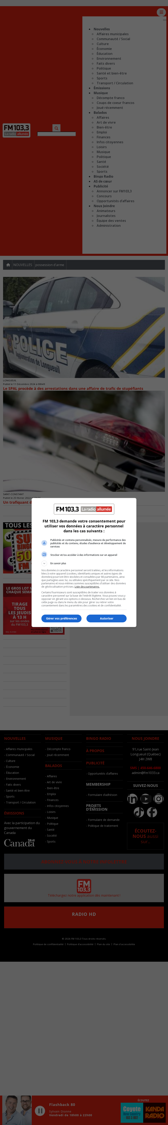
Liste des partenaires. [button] (87, 586)
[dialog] (84, 562)
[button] (84, 563)
